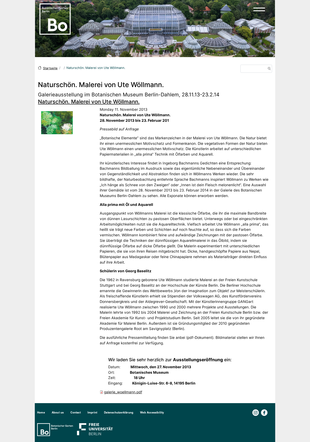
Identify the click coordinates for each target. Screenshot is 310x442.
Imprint (92, 412)
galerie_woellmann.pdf (123, 392)
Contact (75, 412)
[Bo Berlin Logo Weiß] (56, 429)
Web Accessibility (152, 412)
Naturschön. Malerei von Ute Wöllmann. (89, 101)
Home (41, 412)
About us (58, 412)
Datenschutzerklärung (118, 412)
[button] (259, 9)
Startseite (50, 68)
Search (268, 69)
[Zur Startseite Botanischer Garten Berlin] (55, 18)
